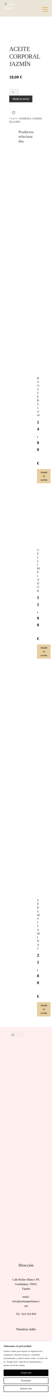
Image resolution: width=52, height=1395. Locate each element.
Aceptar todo (26, 1373)
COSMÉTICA (25, 118)
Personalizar (26, 1381)
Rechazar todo (26, 1389)
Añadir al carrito (21, 98)
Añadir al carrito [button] (43, 476)
